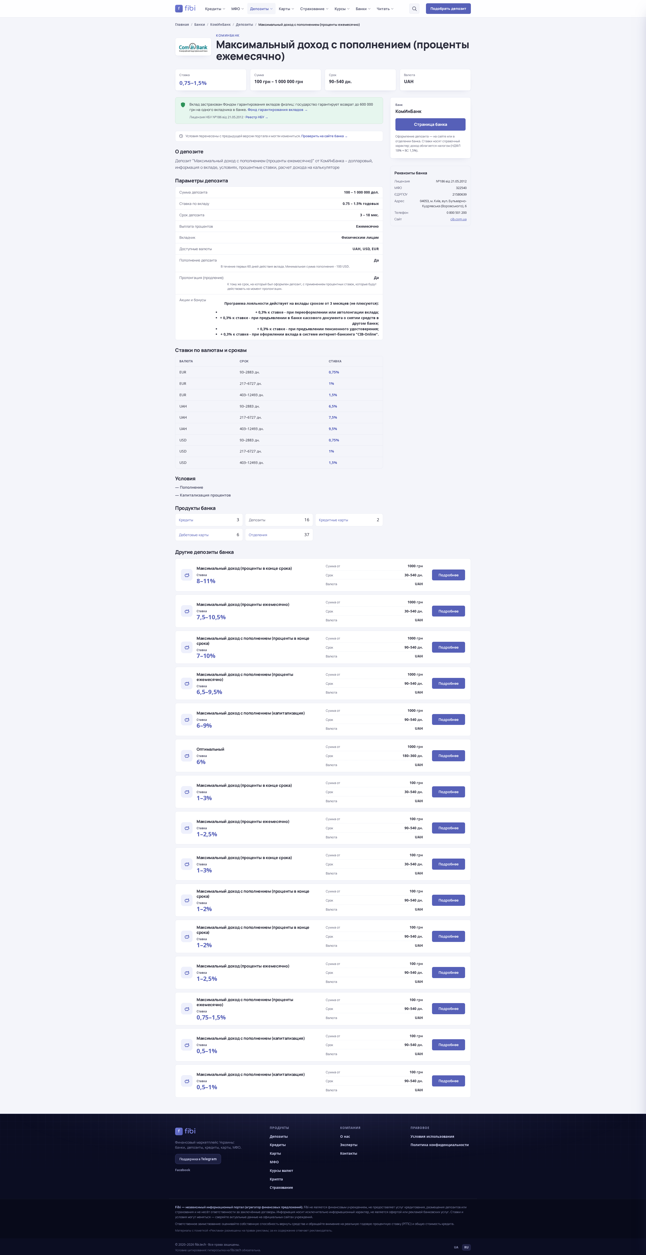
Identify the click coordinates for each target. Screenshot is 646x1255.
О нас (345, 1136)
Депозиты (259, 8)
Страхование (312, 8)
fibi (187, 8)
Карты (284, 8)
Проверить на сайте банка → (324, 136)
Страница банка (430, 124)
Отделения (258, 534)
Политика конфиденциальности (440, 1145)
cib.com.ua (458, 219)
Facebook (182, 1170)
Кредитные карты (333, 519)
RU (466, 1247)
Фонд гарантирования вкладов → (278, 109)
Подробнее (449, 575)
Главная (182, 24)
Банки (361, 8)
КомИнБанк (220, 24)
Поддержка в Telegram (198, 1159)
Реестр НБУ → (257, 117)
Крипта (276, 1179)
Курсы (340, 8)
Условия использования (432, 1136)
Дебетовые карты (193, 534)
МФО (235, 8)
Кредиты (213, 8)
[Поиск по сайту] (414, 9)
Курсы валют (281, 1170)
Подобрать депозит (448, 8)
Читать (383, 8)
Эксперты (348, 1145)
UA (456, 1247)
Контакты (348, 1153)
